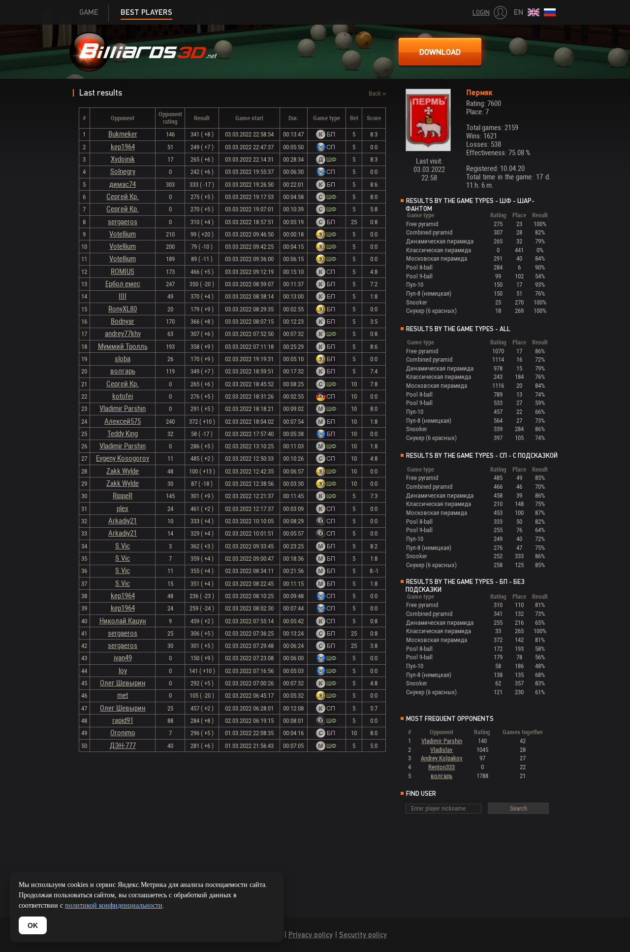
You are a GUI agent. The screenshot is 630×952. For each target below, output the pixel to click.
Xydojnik (123, 159)
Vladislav (441, 749)
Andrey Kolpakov (442, 758)
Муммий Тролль (123, 346)
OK (33, 925)
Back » (377, 93)
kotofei (122, 396)
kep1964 (123, 146)
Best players (146, 12)
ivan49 (123, 657)
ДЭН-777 (123, 745)
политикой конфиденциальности (113, 905)
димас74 (122, 184)
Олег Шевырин (123, 683)
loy (123, 670)
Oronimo (122, 732)
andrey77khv (123, 333)
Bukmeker (122, 134)
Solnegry (122, 171)
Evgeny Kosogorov (122, 458)
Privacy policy (310, 934)
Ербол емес (122, 283)
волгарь (122, 371)
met (122, 695)
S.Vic (122, 546)
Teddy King (122, 433)
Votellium (122, 234)
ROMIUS (122, 271)
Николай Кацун (122, 620)
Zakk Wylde (122, 471)
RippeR (122, 495)
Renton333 (441, 767)
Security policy (363, 934)
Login (481, 12)
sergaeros (122, 221)
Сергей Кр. (122, 196)
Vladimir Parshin (122, 408)
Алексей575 (122, 421)
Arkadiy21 (122, 520)
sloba (122, 358)
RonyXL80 (122, 309)
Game (88, 12)
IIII (122, 296)
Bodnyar (122, 321)
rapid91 (122, 720)
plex (122, 508)
